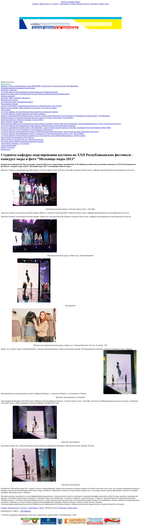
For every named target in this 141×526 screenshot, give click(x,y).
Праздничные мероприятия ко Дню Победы (17, 137)
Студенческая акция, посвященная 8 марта (17, 102)
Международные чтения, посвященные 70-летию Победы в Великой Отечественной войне (35, 94)
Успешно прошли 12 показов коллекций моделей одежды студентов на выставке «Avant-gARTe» (37, 118)
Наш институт (45, 4)
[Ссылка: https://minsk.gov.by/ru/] (60, 524)
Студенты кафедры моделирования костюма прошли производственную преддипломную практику (38, 126)
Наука (73, 4)
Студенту (55, 4)
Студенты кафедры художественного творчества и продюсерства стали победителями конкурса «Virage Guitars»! (43, 136)
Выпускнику (6, 149)
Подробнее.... (35, 24)
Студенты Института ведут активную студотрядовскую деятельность (27, 130)
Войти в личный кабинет (70, 2)
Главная (35, 4)
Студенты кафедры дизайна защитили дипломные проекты (23, 114)
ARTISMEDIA (25, 511)
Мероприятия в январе (9, 104)
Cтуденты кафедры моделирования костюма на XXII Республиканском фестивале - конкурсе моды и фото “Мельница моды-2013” (50, 132)
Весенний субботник (9, 90)
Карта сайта (104, 4)
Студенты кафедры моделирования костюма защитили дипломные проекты (29, 92)
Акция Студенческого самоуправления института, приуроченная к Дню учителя (31, 106)
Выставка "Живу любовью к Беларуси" (15, 98)
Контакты (94, 4)
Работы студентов (7, 147)
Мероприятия (6, 84)
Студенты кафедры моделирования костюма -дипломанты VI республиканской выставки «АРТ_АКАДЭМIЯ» (42, 134)
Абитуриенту (65, 4)
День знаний (5, 110)
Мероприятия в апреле (9, 100)
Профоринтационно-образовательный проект (18, 88)
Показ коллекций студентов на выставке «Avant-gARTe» (22, 120)
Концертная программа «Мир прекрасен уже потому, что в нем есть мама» (29, 108)
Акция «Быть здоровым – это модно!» (15, 143)
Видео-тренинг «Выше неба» (12, 122)
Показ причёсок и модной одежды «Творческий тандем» (22, 139)
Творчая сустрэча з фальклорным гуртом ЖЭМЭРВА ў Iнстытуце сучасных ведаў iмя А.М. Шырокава (39, 86)
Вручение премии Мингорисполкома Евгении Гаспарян (22, 141)
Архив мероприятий (8, 145)
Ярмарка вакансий (8, 96)
